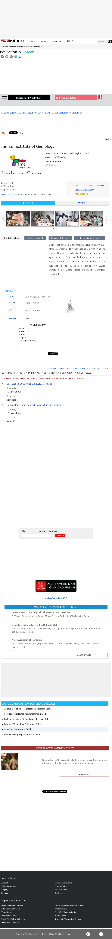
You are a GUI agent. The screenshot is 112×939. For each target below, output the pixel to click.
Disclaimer (59, 893)
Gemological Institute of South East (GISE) (35, 624)
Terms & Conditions (63, 882)
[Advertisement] (56, 19)
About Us (5, 882)
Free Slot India (61, 889)
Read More (84, 774)
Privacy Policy (61, 886)
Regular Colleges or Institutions (17, 113)
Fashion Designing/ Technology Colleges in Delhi (26, 719)
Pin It (22, 133)
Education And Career (10, 908)
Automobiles (60, 915)
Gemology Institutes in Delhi (17, 729)
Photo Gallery (61, 908)
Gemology (77, 113)
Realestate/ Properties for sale (68, 919)
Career (57, 41)
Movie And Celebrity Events (13, 919)
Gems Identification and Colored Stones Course (61, 378)
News (44, 41)
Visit (27, 318)
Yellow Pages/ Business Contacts (69, 905)
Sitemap (4, 893)
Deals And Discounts (10, 922)
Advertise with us (8, 886)
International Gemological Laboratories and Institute (41, 612)
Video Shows (6, 912)
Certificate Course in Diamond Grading (19, 378)
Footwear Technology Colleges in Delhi (22, 724)
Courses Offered (9, 195)
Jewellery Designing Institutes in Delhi (22, 734)
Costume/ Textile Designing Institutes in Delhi (25, 713)
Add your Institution (66, 97)
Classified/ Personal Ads (65, 912)
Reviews (52, 165)
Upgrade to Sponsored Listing (89, 185)
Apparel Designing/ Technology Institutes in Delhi (27, 708)
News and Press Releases (12, 905)
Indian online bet (8, 915)
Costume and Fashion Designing (53, 113)
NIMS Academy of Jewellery (27, 639)
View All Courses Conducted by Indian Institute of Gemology (78, 368)
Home (32, 41)
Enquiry (4, 889)
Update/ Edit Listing (84, 190)
